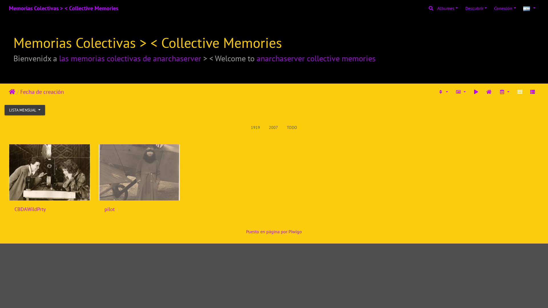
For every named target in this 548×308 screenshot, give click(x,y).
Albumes (445, 8)
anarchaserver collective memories (316, 58)
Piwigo (295, 231)
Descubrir (474, 8)
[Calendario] (504, 92)
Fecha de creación (42, 92)
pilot (109, 209)
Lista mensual (23, 110)
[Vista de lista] (532, 92)
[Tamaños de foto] (461, 92)
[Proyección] (476, 92)
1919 (255, 127)
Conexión (503, 8)
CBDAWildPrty (30, 209)
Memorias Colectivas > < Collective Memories (63, 8)
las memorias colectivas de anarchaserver (130, 58)
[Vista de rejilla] (519, 92)
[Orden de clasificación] (443, 92)
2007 (273, 127)
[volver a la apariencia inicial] (489, 92)
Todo (292, 127)
